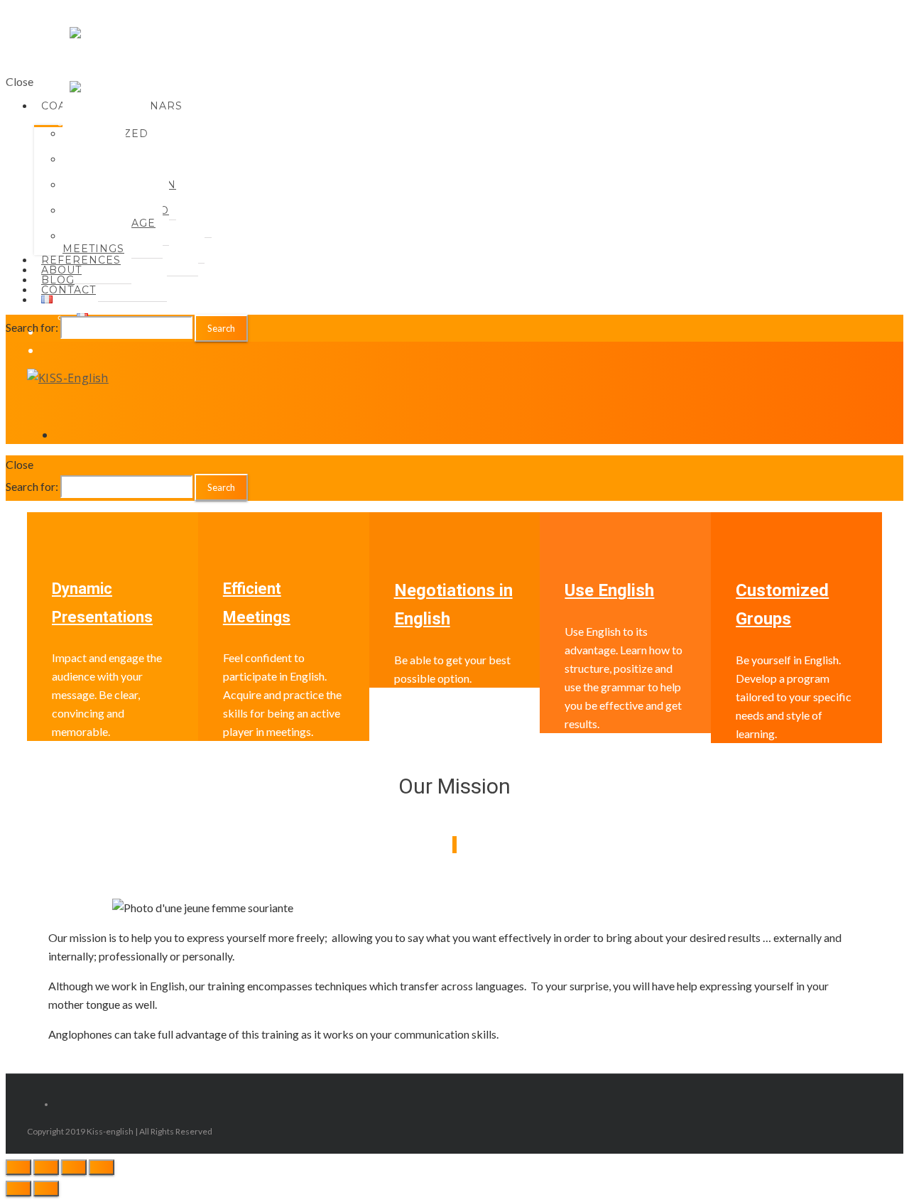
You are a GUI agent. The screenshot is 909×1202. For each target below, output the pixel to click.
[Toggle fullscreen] (74, 1167)
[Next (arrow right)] (46, 1188)
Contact (68, 289)
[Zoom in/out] (101, 1167)
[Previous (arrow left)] (18, 1188)
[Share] (46, 1167)
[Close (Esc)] (18, 1167)
